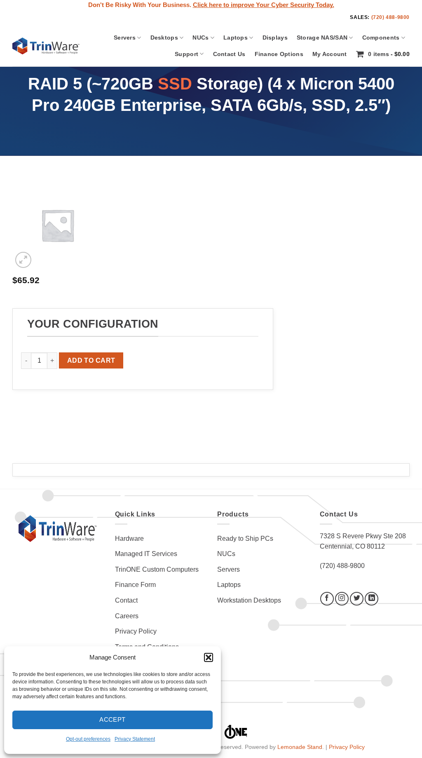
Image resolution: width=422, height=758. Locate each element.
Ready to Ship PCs (245, 538)
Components (381, 37)
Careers (126, 616)
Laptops (235, 37)
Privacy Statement (135, 739)
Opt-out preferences (88, 739)
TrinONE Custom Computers (157, 569)
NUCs (200, 37)
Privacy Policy (136, 631)
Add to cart (91, 360)
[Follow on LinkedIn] (371, 598)
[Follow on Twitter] (356, 598)
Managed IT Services (146, 553)
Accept (112, 719)
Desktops (164, 37)
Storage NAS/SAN (322, 37)
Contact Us (229, 54)
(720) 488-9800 (390, 17)
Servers (125, 37)
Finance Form (135, 584)
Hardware (129, 538)
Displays (275, 37)
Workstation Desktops (249, 600)
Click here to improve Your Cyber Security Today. (263, 5)
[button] (208, 657)
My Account (329, 54)
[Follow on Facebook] (327, 598)
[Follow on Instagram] (342, 598)
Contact (126, 600)
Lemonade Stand (299, 747)
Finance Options (279, 54)
